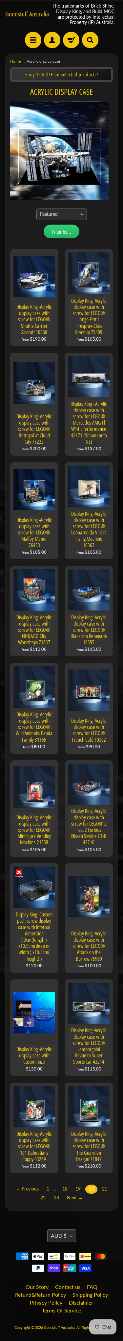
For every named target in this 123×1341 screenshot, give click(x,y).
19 (78, 1188)
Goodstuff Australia (27, 14)
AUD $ (59, 1235)
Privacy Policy (46, 1302)
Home (15, 61)
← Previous (27, 1188)
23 (56, 1197)
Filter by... (61, 231)
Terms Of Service (61, 1310)
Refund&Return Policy (40, 1294)
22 (43, 1197)
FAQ (92, 1287)
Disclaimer (81, 1302)
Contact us (67, 1287)
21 (104, 1188)
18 (65, 1188)
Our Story (37, 1287)
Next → (75, 1197)
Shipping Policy (90, 1294)
